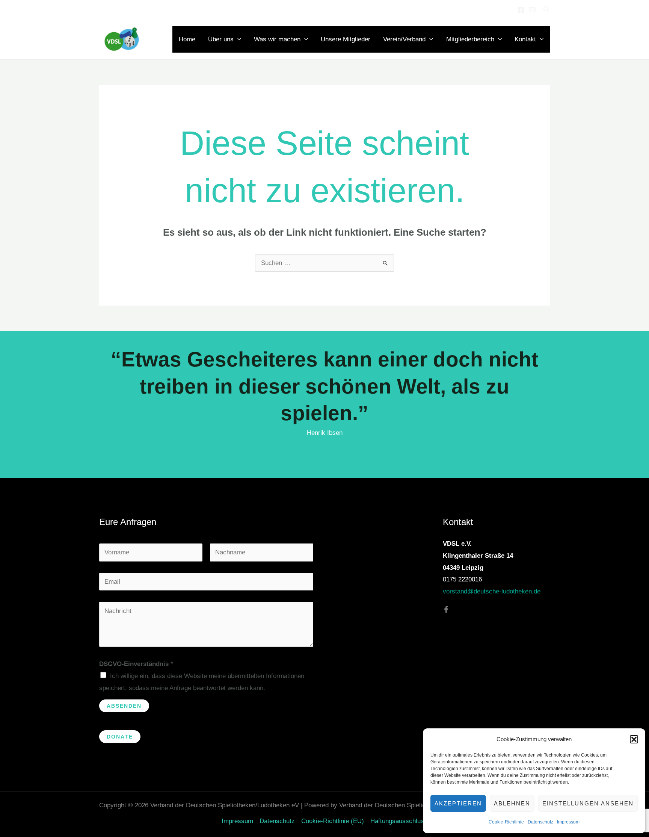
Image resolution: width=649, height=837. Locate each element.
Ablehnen (512, 803)
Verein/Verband (404, 39)
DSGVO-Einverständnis (136, 663)
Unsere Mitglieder (345, 39)
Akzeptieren (458, 803)
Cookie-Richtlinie (506, 822)
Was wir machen (277, 39)
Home (187, 39)
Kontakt (525, 39)
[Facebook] (521, 9)
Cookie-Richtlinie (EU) (332, 821)
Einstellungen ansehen (588, 803)
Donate (120, 737)
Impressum (568, 822)
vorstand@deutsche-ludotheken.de (491, 591)
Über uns (221, 39)
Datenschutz (540, 822)
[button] (634, 739)
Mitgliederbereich (470, 39)
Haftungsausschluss (398, 821)
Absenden (124, 706)
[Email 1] (532, 9)
